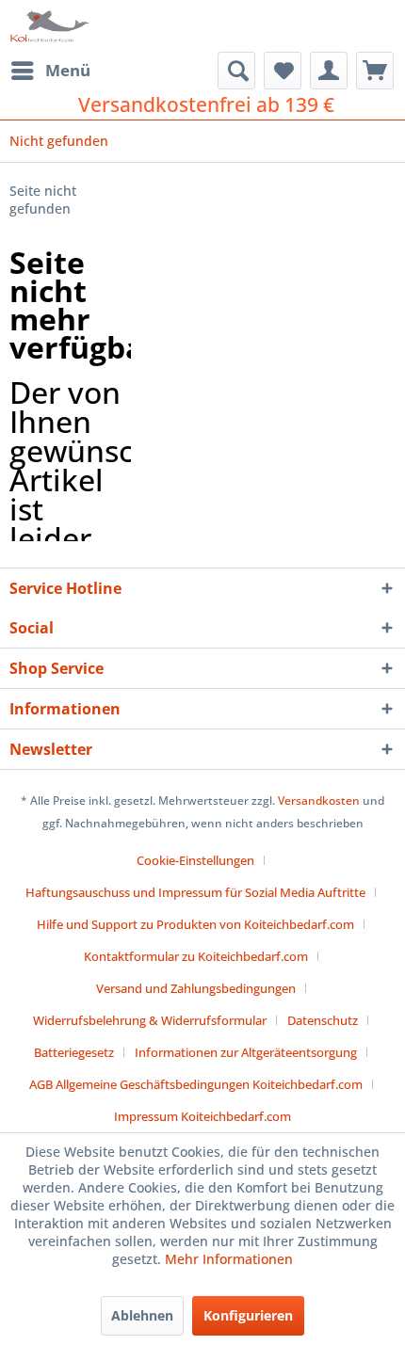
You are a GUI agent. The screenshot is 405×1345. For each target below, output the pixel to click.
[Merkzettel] (282, 70)
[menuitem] (50, 70)
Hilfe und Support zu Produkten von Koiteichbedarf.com (195, 924)
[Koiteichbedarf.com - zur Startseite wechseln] (50, 25)
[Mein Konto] (329, 70)
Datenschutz (322, 1020)
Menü (67, 70)
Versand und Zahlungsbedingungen (196, 988)
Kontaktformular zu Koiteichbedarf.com (196, 956)
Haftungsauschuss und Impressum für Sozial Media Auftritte (195, 892)
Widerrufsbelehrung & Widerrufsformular (150, 1020)
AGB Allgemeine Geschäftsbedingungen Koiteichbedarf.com (196, 1084)
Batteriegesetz (74, 1052)
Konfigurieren (248, 1315)
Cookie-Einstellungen (195, 860)
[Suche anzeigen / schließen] (236, 70)
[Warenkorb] (375, 70)
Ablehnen (142, 1315)
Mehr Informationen (229, 1259)
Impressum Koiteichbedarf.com (202, 1116)
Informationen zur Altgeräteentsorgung (246, 1052)
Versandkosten (319, 801)
